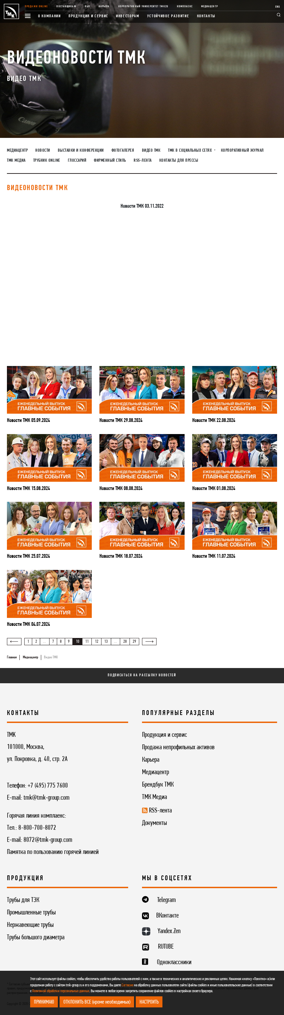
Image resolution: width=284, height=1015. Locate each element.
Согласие (127, 985)
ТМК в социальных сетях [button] (190, 150)
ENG (277, 7)
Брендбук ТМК (158, 784)
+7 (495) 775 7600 (48, 785)
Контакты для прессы (178, 160)
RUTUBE (166, 946)
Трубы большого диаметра (35, 937)
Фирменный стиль (110, 160)
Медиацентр (209, 6)
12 (96, 641)
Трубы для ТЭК (23, 900)
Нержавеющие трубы (30, 925)
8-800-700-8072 (37, 828)
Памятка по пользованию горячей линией (53, 852)
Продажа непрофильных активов (178, 747)
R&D (87, 6)
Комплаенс (185, 6)
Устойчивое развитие (168, 16)
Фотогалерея (123, 150)
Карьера (104, 6)
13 (106, 641)
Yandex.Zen (169, 931)
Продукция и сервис (88, 16)
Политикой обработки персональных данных (60, 991)
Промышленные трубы (31, 912)
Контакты (206, 16)
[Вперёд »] (149, 641)
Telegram (166, 900)
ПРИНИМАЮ (44, 1002)
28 (125, 641)
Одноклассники (174, 962)
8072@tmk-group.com (48, 840)
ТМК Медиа (16, 160)
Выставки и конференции (81, 150)
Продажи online (36, 6)
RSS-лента (143, 160)
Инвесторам (128, 16)
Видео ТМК (151, 150)
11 (87, 641)
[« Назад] (14, 641)
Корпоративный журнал (242, 150)
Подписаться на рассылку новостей (142, 675)
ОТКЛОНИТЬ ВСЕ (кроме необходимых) (96, 1002)
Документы (154, 823)
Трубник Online (46, 160)
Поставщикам (66, 6)
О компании (49, 16)
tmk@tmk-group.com (47, 798)
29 (134, 641)
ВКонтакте (167, 915)
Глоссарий (77, 160)
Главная (12, 657)
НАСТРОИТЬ (149, 1002)
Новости (42, 150)
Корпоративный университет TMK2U (143, 6)
